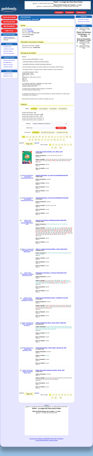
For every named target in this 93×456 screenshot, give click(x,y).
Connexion (69, 12)
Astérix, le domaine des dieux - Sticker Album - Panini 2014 (51, 322)
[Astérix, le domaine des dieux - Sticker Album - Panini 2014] (27, 325)
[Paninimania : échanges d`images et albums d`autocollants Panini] (9, 11)
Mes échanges (9, 26)
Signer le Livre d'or (8, 64)
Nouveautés (9, 44)
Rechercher (84, 16)
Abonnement (81, 12)
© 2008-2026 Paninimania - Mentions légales (46, 440)
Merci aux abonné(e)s (8, 53)
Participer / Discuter (9, 57)
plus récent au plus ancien (47, 132)
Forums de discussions (9, 60)
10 (55, 147)
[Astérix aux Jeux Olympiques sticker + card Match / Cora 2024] (27, 300)
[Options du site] (88, 12)
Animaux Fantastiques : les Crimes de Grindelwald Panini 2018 (52, 175)
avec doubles (53, 108)
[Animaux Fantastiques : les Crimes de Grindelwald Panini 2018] (27, 178)
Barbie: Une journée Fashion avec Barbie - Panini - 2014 (50, 370)
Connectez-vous (7, 37)
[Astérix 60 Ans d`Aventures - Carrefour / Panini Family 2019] (27, 275)
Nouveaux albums (7, 51)
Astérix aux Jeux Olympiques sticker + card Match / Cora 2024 (52, 297)
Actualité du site (7, 46)
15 (60, 147)
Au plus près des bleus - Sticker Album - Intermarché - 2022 (51, 347)
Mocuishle (29, 29)
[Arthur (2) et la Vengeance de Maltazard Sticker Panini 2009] (27, 224)
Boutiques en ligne (8, 76)
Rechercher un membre (84, 21)
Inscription (59, 12)
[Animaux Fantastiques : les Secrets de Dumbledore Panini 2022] (27, 200)
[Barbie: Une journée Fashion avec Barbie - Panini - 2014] (27, 372)
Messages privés (7, 62)
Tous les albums (9, 17)
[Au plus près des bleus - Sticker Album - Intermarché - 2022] (27, 350)
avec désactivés (63, 108)
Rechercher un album (83, 19)
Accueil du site (33, 438)
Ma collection (9, 22)
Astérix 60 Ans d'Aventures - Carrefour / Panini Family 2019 (51, 272)
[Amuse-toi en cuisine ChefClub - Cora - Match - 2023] (27, 163)
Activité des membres (8, 49)
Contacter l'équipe (7, 67)
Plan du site (54, 438)
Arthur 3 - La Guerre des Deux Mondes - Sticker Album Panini (51, 249)
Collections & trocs (8, 73)
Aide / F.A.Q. (9, 30)
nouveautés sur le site (62, 132)
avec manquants (43, 108)
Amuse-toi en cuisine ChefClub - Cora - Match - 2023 (49, 151)
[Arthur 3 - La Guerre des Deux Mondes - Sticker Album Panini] (27, 251)
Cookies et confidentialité (44, 438)
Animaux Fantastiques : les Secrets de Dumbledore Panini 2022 (52, 197)
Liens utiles (9, 71)
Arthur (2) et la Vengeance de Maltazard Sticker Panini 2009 (51, 220)
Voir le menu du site (26, 17)
